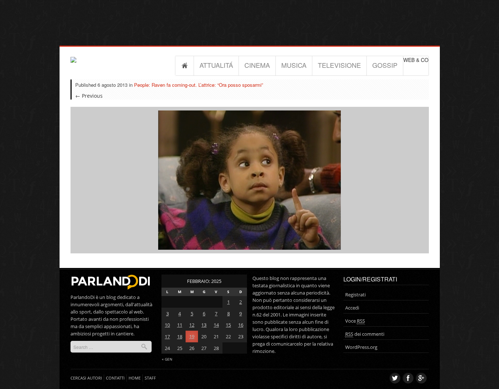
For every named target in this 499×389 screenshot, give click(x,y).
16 (240, 325)
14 (216, 325)
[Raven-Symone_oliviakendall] (249, 179)
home (135, 378)
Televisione (339, 65)
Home (184, 65)
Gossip (384, 65)
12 (191, 325)
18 (179, 336)
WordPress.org (361, 347)
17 (167, 336)
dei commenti (364, 334)
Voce (355, 321)
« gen (167, 359)
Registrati (355, 294)
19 (191, 336)
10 (167, 325)
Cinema (257, 65)
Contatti (115, 378)
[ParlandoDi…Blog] (110, 280)
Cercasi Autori (86, 378)
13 (203, 325)
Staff (150, 378)
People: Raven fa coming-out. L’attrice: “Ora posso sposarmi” (198, 84)
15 (228, 325)
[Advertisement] (249, 16)
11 (179, 325)
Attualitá (216, 65)
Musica (293, 65)
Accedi (352, 307)
